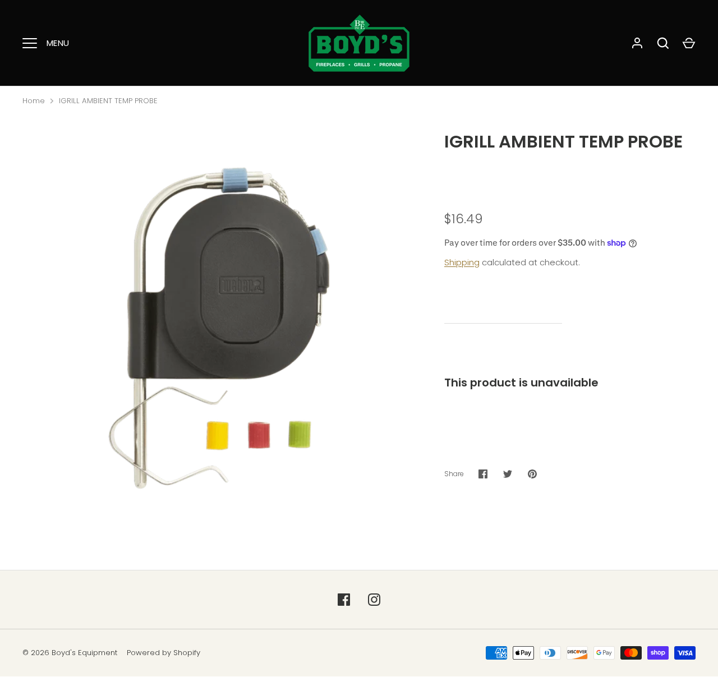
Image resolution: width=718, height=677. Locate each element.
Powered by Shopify (163, 652)
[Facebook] (344, 599)
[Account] (637, 43)
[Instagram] (374, 599)
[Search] (663, 43)
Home (33, 100)
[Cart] (688, 43)
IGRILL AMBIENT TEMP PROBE (108, 100)
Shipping (462, 262)
